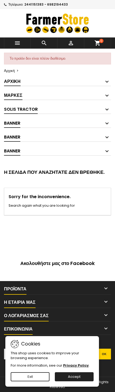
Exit (30, 376)
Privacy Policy (76, 365)
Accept (74, 376)
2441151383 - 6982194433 (46, 4)
